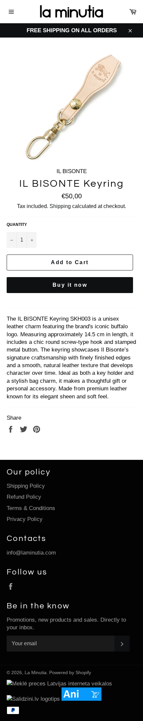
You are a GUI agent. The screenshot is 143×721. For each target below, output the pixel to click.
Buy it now (70, 285)
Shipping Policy (26, 486)
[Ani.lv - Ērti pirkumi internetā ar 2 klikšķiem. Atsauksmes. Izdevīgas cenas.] (83, 699)
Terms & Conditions (31, 508)
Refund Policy (24, 497)
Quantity (17, 224)
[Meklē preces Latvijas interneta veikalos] (59, 683)
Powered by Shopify (70, 672)
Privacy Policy (25, 519)
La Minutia (36, 672)
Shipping (60, 206)
